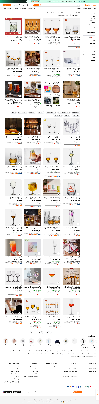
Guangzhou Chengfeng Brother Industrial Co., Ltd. (71, 104)
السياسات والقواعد (73, 378)
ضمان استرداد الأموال (73, 368)
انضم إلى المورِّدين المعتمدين (13, 373)
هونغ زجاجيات (31, 112)
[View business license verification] (61, 402)
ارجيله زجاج (66, 353)
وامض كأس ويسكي (57, 115)
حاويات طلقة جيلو (75, 112)
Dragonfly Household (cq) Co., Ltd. (34, 142)
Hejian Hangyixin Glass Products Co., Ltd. (71, 322)
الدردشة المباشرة (35, 368)
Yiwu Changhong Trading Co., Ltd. (15, 294)
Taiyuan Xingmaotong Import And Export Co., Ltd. (71, 262)
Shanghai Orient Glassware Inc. (54, 43)
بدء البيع (17, 368)
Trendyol (64, 397)
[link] (97, 391)
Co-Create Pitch (92, 368)
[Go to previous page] (53, 332)
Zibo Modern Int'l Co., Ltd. (35, 41)
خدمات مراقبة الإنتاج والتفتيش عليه (70, 376)
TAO (60, 397)
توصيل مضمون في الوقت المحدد (70, 371)
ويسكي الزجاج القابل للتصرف (63, 112)
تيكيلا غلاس (13, 350)
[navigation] (88, 172)
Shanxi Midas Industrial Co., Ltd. (15, 41)
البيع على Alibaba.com (15, 366)
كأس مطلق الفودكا (42, 350)
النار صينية (12, 112)
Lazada (49, 397)
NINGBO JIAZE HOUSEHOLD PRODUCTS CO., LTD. (51, 205)
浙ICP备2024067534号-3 (84, 402)
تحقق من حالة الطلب (15, 371)
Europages (69, 397)
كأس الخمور (40, 112)
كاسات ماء (59, 353)
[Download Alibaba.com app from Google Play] (7, 392)
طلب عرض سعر (54, 368)
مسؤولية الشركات (92, 371)
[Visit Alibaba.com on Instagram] (10, 382)
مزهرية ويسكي (21, 350)
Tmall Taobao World (43, 397)
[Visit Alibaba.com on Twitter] (13, 382)
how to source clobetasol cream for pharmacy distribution (30, 353)
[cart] (23, 5)
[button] (40, 5)
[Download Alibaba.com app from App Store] (17, 392)
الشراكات (17, 376)
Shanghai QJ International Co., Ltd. (14, 142)
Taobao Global (55, 397)
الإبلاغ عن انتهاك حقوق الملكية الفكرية (31, 376)
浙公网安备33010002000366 (71, 402)
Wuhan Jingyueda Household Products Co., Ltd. (51, 175)
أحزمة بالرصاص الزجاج (31, 350)
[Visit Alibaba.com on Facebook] (18, 382)
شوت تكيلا (72, 350)
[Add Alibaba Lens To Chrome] (77, 392)
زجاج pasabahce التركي (50, 112)
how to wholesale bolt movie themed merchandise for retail (82, 356)
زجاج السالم (81, 353)
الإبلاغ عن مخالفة (35, 378)
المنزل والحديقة (72, 12)
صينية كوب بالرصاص (63, 350)
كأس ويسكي (66, 115)
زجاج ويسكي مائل (53, 350)
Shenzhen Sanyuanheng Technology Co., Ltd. (32, 262)
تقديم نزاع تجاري (35, 371)
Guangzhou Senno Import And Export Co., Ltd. (32, 233)
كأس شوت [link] (44, 12)
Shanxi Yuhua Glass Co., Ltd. (74, 46)
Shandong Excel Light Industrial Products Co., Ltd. (51, 142)
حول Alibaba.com (92, 363)
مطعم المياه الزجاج (90, 350)
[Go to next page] (31, 332)
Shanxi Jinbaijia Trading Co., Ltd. (15, 204)
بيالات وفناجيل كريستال (49, 353)
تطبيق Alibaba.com (27, 391)
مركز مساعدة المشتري (34, 366)
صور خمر (73, 353)
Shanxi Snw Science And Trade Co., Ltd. (13, 104)
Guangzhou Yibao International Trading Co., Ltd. (32, 172)
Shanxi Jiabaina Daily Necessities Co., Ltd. (51, 234)
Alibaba (78, 12)
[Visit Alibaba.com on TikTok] (5, 382)
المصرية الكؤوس (75, 115)
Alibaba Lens (91, 391)
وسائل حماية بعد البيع (73, 373)
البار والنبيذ (50, 12)
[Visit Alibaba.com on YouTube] (7, 382)
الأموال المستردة (35, 373)
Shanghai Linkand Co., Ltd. (35, 74)
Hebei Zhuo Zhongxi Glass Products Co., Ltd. (71, 234)
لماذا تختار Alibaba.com (91, 366)
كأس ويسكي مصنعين (21, 112)
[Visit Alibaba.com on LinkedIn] (16, 382)
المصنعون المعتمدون (54, 366)
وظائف (95, 373)
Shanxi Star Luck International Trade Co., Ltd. (71, 144)
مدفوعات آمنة (74, 366)
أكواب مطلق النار (90, 353)
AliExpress (30, 397)
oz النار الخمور (80, 350)
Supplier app (49, 391)
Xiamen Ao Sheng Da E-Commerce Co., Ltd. (13, 75)
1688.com (36, 397)
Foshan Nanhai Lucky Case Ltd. (73, 74)
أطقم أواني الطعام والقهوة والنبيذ (60, 12)
